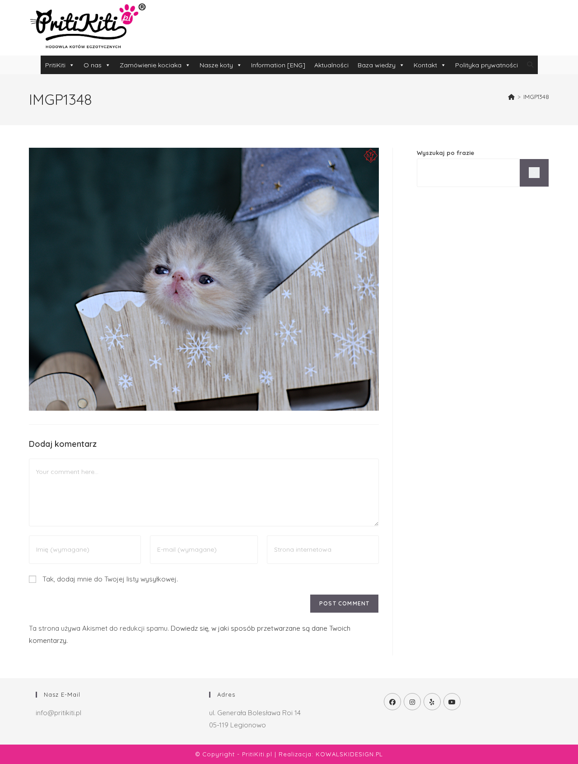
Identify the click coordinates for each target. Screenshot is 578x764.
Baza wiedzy (377, 65)
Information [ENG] (278, 65)
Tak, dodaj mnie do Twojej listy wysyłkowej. (109, 579)
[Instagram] (412, 701)
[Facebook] (392, 701)
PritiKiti (55, 65)
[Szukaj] (534, 173)
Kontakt (425, 65)
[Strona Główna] (511, 96)
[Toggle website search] (530, 65)
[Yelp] (432, 701)
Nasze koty (216, 65)
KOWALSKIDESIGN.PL (349, 754)
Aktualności (331, 65)
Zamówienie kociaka (151, 65)
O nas (93, 65)
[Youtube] (452, 701)
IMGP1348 (536, 96)
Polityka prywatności (486, 65)
